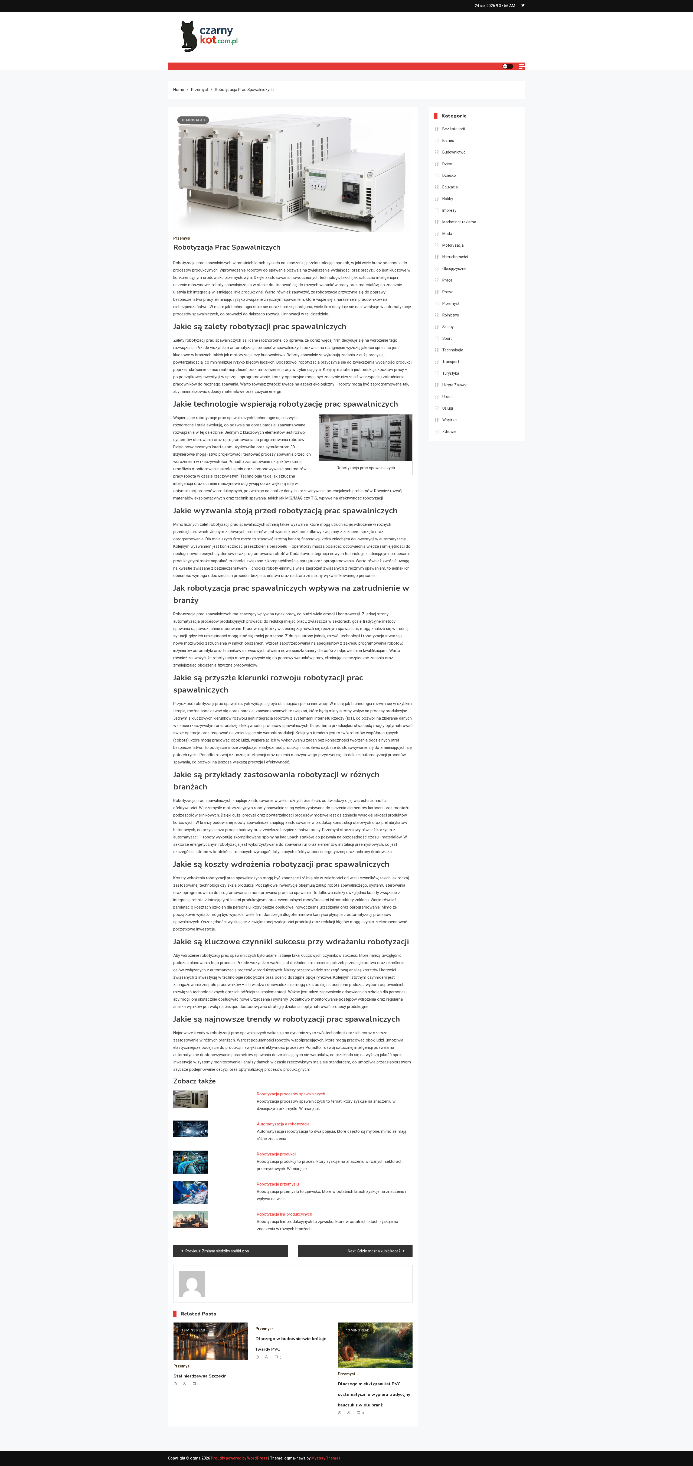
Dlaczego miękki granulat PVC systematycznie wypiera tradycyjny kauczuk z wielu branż (374, 1394)
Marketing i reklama (459, 222)
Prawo (447, 292)
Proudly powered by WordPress (239, 1458)
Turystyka (450, 373)
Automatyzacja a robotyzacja (283, 1124)
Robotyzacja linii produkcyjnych (284, 1214)
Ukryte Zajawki (455, 385)
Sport (447, 338)
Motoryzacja (453, 245)
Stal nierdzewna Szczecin (200, 1376)
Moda (447, 233)
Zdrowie (449, 431)
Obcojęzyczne (454, 268)
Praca (447, 280)
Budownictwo (454, 152)
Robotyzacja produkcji (276, 1154)
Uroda (447, 396)
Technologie (452, 350)
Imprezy (449, 210)
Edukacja (450, 187)
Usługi (447, 408)
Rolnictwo (450, 315)
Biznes (448, 140)
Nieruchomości (455, 257)
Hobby (447, 199)
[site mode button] (507, 66)
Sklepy (448, 327)
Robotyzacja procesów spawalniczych (291, 1094)
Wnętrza (449, 420)
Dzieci (447, 164)
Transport (450, 362)
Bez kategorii (453, 129)
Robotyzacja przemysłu (278, 1184)
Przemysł (181, 238)
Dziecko (449, 175)
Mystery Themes (326, 1458)
